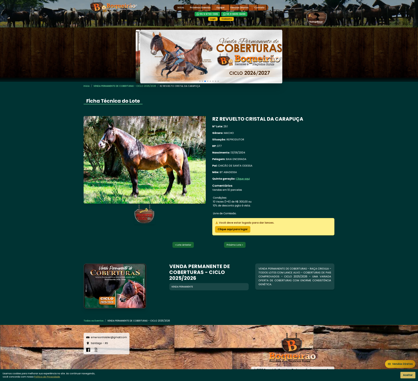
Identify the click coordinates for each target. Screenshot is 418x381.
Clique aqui (243, 179)
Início (180, 7)
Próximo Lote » (235, 244)
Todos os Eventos (94, 320)
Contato (259, 7)
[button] (200, 81)
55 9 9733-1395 (209, 14)
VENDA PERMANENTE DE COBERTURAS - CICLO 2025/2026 (124, 86)
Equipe (220, 7)
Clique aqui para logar (233, 229)
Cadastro (227, 18)
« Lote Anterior (183, 244)
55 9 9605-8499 (235, 14)
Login (213, 18)
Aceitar (408, 375)
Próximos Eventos (200, 7)
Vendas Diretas (239, 7)
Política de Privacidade (47, 376)
